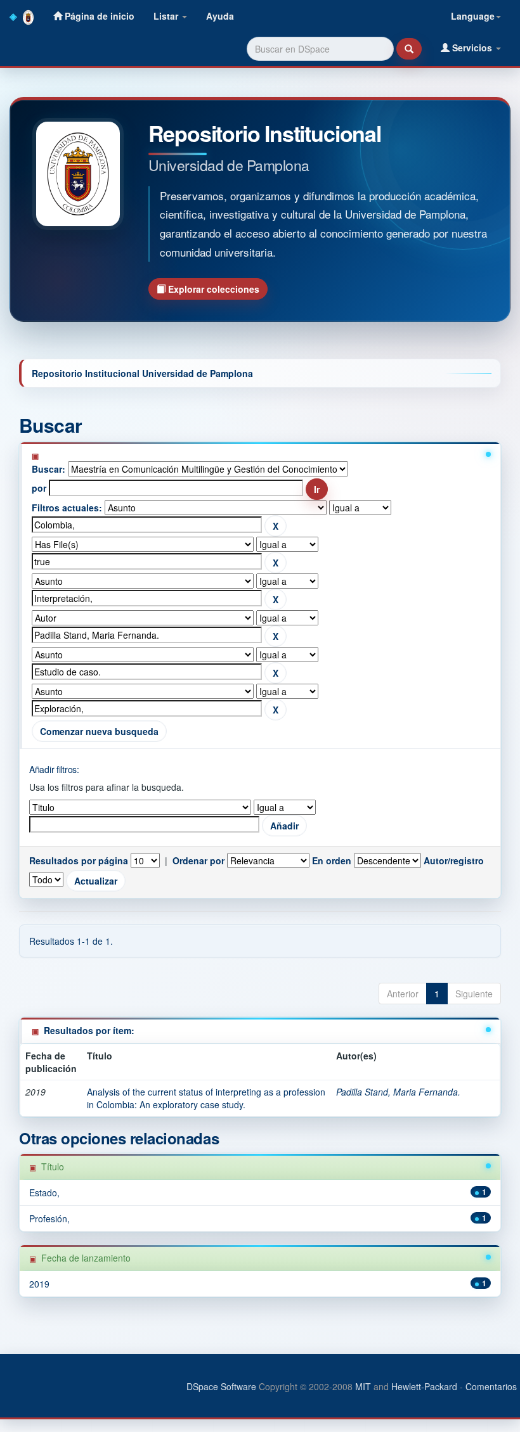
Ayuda (220, 16)
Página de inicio (98, 16)
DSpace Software (221, 1386)
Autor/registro (454, 860)
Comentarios (491, 1386)
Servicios (472, 47)
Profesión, (49, 1218)
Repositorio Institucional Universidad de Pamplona (142, 373)
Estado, (44, 1192)
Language (473, 16)
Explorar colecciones (212, 289)
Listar (167, 16)
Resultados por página (78, 860)
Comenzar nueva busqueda (99, 731)
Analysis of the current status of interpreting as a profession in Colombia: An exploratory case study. (206, 1098)
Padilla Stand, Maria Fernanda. (398, 1091)
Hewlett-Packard (424, 1386)
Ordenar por (198, 860)
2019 (39, 1283)
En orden (331, 860)
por (39, 488)
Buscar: (48, 469)
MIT (363, 1386)
